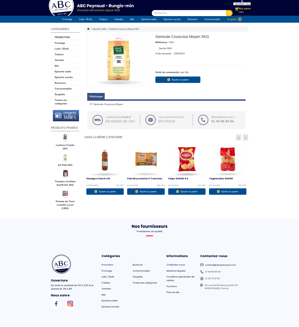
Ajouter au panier (180, 79)
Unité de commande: (167, 72)
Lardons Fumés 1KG (65, 147)
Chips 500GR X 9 (178, 178)
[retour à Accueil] (88, 29)
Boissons (192, 19)
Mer (132, 19)
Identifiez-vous (242, 3)
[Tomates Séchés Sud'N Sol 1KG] (65, 174)
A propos (171, 286)
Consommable (212, 19)
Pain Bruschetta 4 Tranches (144, 178)
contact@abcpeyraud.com (220, 265)
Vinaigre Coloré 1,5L (98, 178)
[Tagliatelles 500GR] (227, 160)
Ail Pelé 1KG (65, 165)
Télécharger (96, 96)
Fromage (67, 19)
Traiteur (103, 19)
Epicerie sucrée (172, 19)
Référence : (162, 42)
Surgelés (232, 19)
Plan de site (172, 292)
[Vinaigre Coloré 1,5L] (105, 160)
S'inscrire (227, 3)
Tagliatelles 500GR (221, 178)
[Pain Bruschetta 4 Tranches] (146, 160)
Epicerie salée (149, 19)
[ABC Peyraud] (91, 8)
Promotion (62, 37)
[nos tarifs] (66, 116)
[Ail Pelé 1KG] (65, 158)
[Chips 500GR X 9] (187, 160)
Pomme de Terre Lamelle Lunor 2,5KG (65, 205)
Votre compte (242, 15)
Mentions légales (176, 270)
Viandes (118, 19)
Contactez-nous (175, 264)
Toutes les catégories (61, 102)
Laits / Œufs (85, 19)
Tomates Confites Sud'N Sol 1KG (65, 183)
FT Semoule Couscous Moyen (106, 104)
